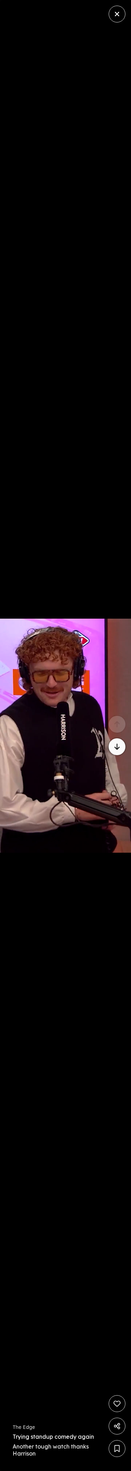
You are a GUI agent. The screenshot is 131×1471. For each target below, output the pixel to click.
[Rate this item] (117, 1403)
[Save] (117, 1448)
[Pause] (65, 735)
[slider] (52, 1463)
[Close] (117, 14)
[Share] (117, 1426)
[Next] (117, 746)
